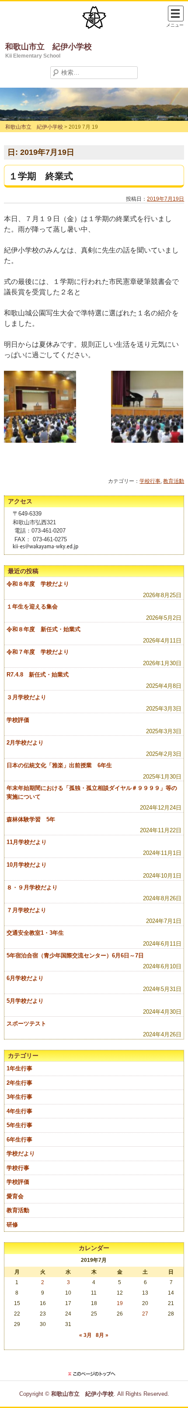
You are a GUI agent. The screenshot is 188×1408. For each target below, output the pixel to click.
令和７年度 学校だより (38, 652)
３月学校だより (26, 697)
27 (145, 1314)
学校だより (21, 1153)
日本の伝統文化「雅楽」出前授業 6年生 (59, 765)
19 (120, 1303)
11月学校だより (27, 842)
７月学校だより (26, 910)
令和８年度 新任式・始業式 (43, 629)
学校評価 (18, 720)
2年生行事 (19, 1083)
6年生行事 (19, 1139)
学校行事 (149, 481)
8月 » (102, 1335)
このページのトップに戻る (94, 1374)
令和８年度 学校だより (38, 584)
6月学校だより (25, 978)
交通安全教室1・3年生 (35, 933)
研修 (12, 1224)
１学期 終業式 (41, 176)
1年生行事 (19, 1068)
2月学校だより (25, 742)
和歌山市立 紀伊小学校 (48, 46)
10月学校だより (27, 864)
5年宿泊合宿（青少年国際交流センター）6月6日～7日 (75, 955)
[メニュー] (176, 13)
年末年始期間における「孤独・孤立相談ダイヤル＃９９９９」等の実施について (92, 792)
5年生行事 (19, 1125)
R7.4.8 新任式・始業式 (38, 674)
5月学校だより (25, 1001)
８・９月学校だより (32, 887)
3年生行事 (19, 1097)
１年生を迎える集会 (32, 606)
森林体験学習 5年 (31, 819)
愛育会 (15, 1196)
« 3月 (85, 1335)
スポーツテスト (26, 1023)
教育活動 (173, 481)
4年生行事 (19, 1111)
